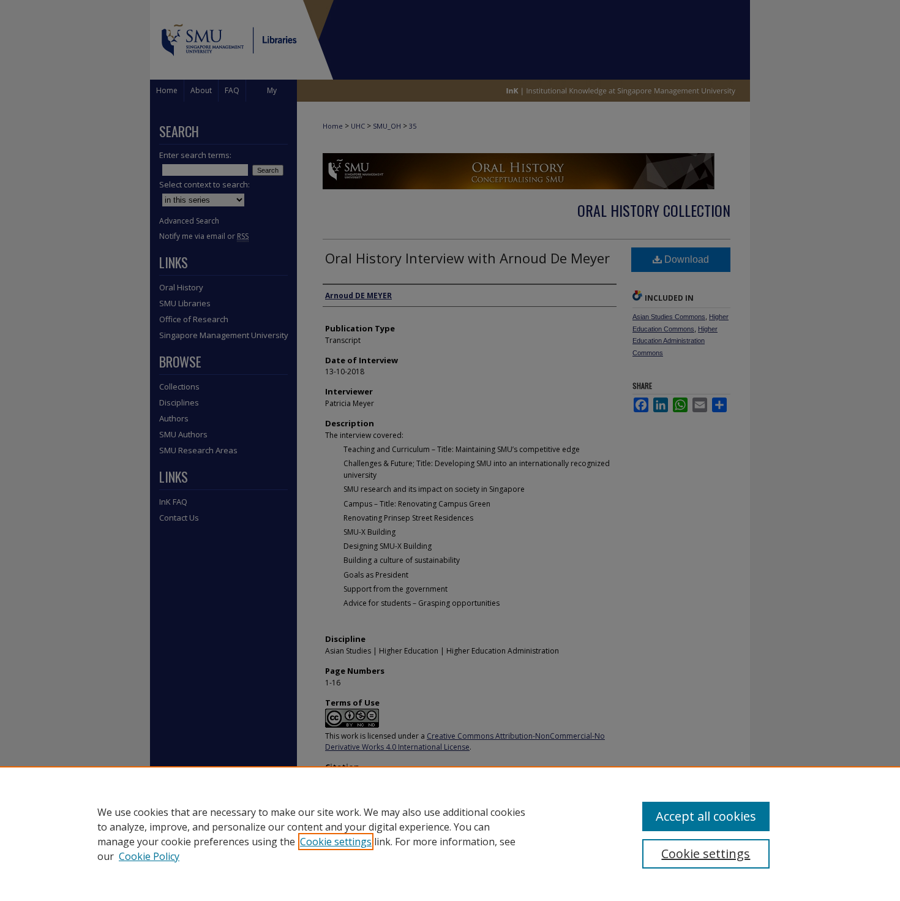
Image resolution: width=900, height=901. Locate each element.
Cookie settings (336, 841)
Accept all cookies (706, 816)
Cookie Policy (149, 856)
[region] (450, 833)
